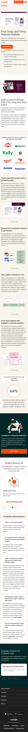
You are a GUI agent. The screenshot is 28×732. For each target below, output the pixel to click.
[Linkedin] (18, 708)
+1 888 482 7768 (14, 380)
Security (22, 725)
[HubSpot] (4, 2)
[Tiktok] (25, 708)
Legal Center (6, 725)
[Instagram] (8, 708)
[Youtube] (11, 708)
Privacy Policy (15, 725)
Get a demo (19, 451)
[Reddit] (22, 708)
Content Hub (4, 5)
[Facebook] (4, 708)
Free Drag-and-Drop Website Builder (13, 666)
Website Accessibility (9, 728)
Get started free (19, 2)
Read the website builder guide (14, 501)
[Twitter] (15, 708)
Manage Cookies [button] (20, 728)
